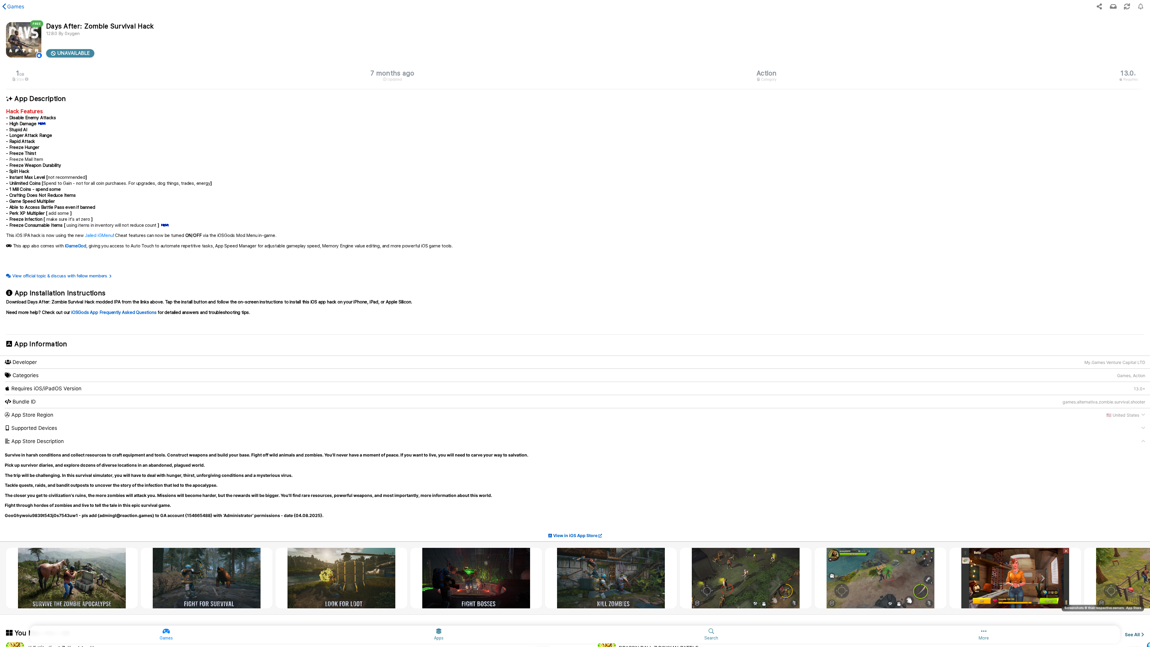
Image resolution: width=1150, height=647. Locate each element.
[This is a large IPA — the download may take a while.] (26, 79)
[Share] (1099, 6)
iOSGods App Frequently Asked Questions (113, 312)
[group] (575, 75)
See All (1132, 634)
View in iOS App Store (575, 535)
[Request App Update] (1126, 6)
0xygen (72, 33)
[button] (575, 414)
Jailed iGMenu (99, 235)
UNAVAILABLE (73, 53)
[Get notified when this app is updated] (1140, 6)
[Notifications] (1113, 6)
